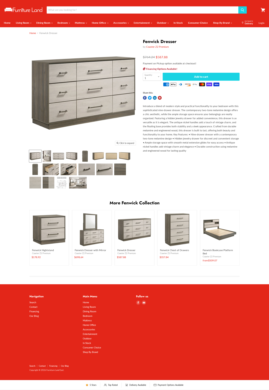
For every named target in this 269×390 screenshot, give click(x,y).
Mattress (80, 22)
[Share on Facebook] (145, 98)
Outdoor (162, 22)
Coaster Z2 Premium (157, 46)
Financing (34, 311)
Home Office (99, 22)
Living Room (23, 22)
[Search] (242, 10)
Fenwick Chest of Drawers (174, 250)
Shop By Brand (221, 22)
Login (261, 22)
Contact (33, 306)
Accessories (120, 22)
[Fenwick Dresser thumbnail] (35, 156)
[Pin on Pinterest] (160, 98)
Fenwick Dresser (126, 250)
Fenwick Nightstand (43, 250)
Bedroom (62, 22)
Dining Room (43, 22)
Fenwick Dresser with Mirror (90, 250)
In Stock (178, 22)
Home (7, 22)
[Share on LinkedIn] (155, 98)
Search (32, 302)
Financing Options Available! (161, 68)
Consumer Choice (198, 22)
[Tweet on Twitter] (150, 98)
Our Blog (34, 315)
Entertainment (142, 22)
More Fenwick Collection (135, 203)
